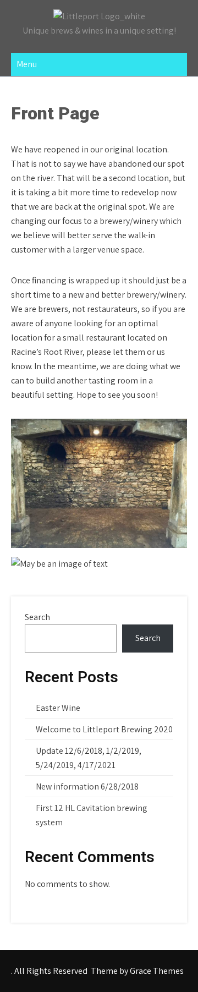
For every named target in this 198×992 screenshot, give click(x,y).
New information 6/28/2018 (87, 786)
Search (37, 617)
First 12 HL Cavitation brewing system (91, 815)
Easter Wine (58, 708)
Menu (26, 64)
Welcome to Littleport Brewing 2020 (104, 729)
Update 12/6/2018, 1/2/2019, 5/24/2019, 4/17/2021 (88, 758)
